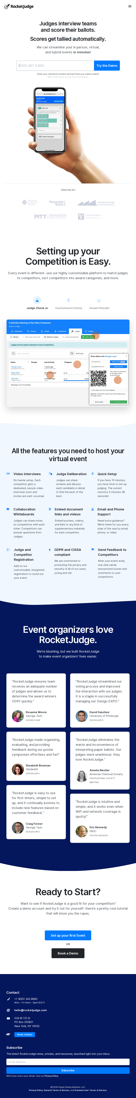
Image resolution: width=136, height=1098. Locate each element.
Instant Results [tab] (99, 308)
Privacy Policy (51, 1076)
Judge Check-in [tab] (37, 308)
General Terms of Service (56, 1090)
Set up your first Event (68, 935)
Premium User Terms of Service (91, 1090)
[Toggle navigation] (130, 6)
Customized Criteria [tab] (68, 308)
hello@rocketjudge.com (30, 1010)
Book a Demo (68, 953)
